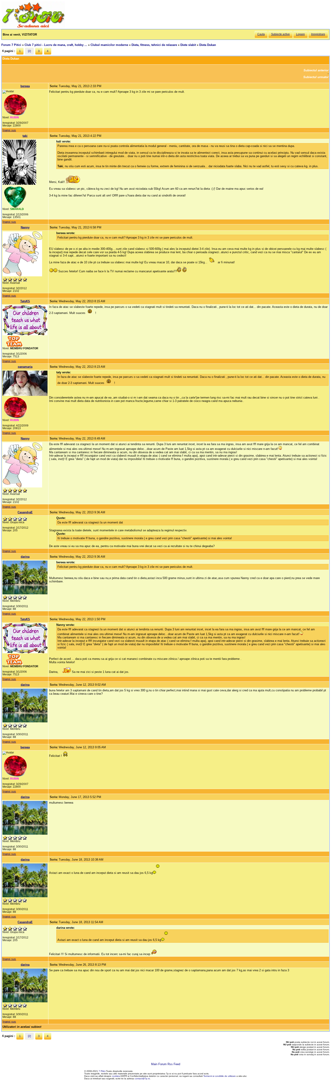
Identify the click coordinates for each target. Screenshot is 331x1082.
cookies (116, 1076)
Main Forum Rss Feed (165, 1064)
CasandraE (25, 512)
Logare (300, 34)
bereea (25, 86)
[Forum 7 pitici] (33, 27)
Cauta (261, 34)
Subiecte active (280, 34)
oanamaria (25, 366)
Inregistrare (318, 34)
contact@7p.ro (142, 1078)
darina (25, 556)
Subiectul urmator (316, 77)
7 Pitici (102, 1071)
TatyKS (25, 301)
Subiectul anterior (316, 70)
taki (25, 136)
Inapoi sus (9, 130)
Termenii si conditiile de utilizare (219, 1076)
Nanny (25, 227)
